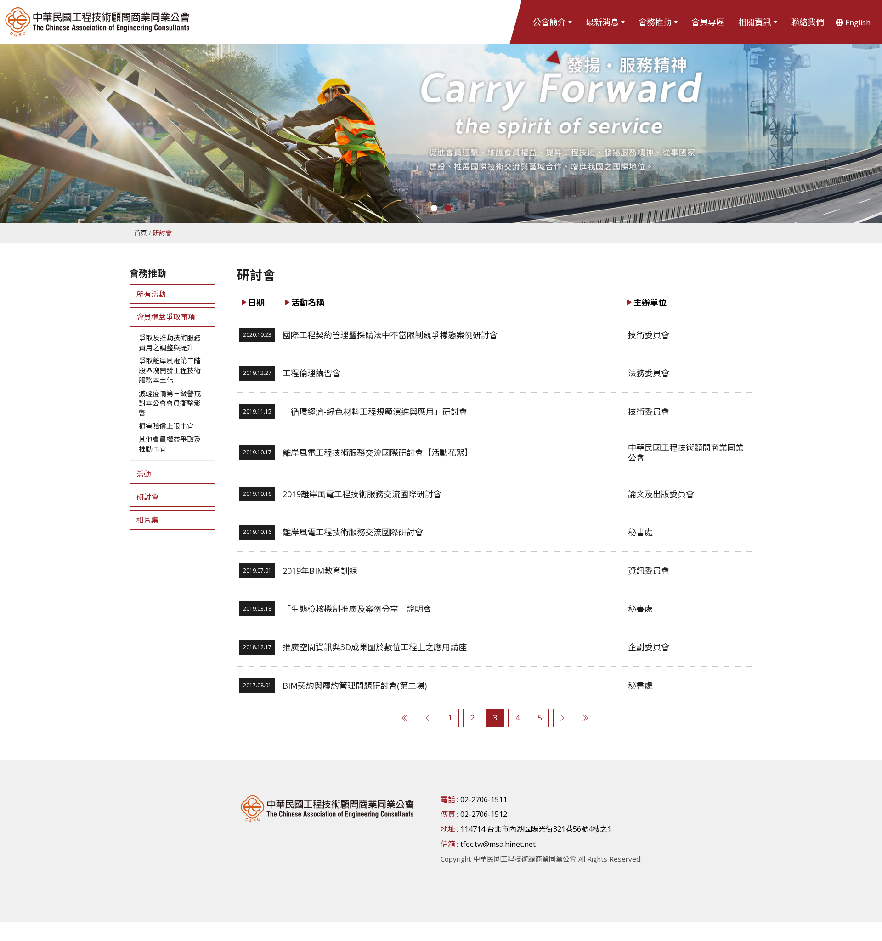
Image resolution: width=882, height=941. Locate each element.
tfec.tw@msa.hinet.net (498, 844)
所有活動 (151, 294)
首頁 (140, 232)
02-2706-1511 (483, 799)
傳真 (448, 814)
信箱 (448, 844)
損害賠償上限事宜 (166, 426)
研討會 (147, 497)
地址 (448, 829)
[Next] (562, 718)
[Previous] (427, 718)
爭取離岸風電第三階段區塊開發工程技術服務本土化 (170, 370)
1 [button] (434, 208)
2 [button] (448, 208)
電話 (448, 799)
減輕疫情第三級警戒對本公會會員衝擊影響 (170, 403)
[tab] (172, 294)
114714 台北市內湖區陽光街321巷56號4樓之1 (535, 829)
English (858, 22)
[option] (441, 124)
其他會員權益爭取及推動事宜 (170, 444)
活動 (143, 474)
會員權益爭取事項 (165, 317)
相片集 (147, 520)
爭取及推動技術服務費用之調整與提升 (170, 342)
